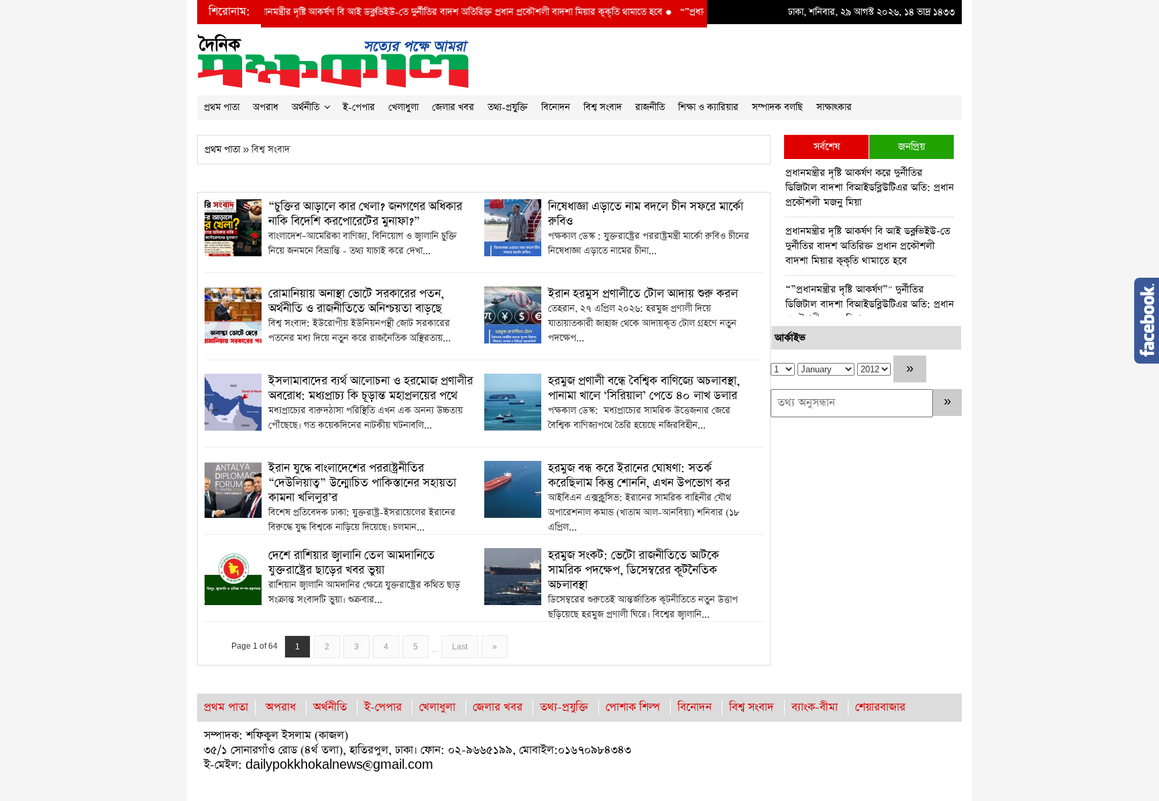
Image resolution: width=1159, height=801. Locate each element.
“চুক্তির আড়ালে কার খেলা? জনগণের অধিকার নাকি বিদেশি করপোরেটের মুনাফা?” (365, 214)
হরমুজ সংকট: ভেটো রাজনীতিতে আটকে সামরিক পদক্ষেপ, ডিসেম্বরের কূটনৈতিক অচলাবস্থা (633, 570)
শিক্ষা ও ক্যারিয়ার (708, 107)
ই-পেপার (359, 107)
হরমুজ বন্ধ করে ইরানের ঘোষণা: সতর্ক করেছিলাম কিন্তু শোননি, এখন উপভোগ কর (639, 475)
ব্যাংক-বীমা (814, 707)
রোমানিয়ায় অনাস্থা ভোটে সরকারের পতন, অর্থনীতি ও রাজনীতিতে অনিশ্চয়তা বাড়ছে (356, 301)
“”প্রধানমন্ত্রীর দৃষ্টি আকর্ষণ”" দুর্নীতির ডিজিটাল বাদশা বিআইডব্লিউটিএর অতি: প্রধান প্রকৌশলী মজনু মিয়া (869, 304)
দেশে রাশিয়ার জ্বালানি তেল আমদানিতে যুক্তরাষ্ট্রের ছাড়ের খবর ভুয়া (351, 562)
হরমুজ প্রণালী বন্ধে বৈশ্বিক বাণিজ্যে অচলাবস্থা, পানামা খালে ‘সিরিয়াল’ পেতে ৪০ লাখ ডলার (644, 388)
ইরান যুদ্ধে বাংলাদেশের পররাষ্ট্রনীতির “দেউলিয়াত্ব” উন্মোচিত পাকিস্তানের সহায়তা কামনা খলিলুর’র (362, 483)
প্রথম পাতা (221, 107)
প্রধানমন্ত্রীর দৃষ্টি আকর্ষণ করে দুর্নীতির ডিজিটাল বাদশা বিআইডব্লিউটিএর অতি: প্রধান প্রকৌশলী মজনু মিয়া (869, 187)
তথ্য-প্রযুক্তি (508, 107)
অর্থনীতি (305, 107)
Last (459, 646)
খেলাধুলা (403, 107)
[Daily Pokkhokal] (333, 60)
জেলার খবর (453, 107)
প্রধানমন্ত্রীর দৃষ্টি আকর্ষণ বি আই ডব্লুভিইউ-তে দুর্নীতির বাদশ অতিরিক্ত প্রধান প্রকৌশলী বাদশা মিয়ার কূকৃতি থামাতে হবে (423, 12)
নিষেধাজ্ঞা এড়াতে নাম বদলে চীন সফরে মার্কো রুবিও (645, 214)
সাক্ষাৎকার (834, 107)
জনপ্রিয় (911, 147)
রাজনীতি (650, 107)
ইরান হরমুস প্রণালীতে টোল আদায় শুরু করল (643, 294)
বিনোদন (555, 107)
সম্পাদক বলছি (777, 107)
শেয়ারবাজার (880, 707)
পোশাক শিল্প (633, 707)
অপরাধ (265, 107)
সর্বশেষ (827, 147)
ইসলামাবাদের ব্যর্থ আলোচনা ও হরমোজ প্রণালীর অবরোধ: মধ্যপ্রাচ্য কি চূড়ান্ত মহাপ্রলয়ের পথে (370, 388)
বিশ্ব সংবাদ (603, 107)
